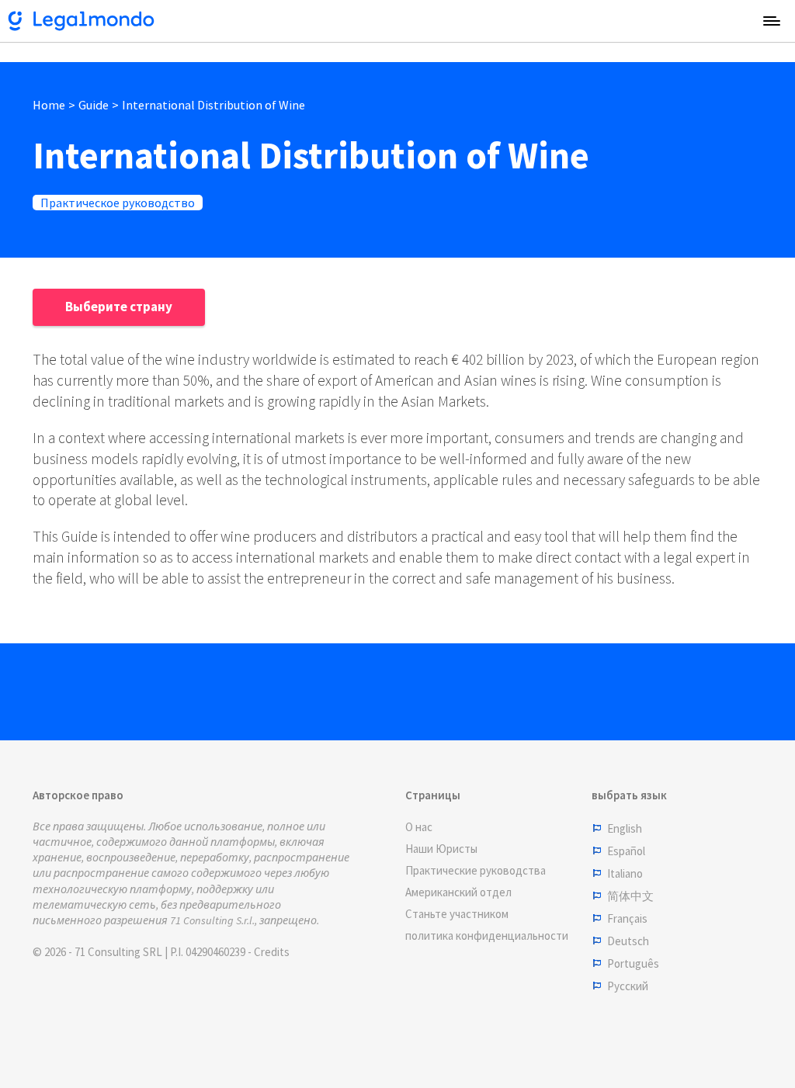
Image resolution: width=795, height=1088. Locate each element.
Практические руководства (475, 870)
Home (49, 105)
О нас (418, 826)
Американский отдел (458, 892)
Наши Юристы (441, 848)
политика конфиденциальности (486, 935)
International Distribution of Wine (213, 105)
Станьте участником (457, 913)
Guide (93, 105)
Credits (272, 951)
